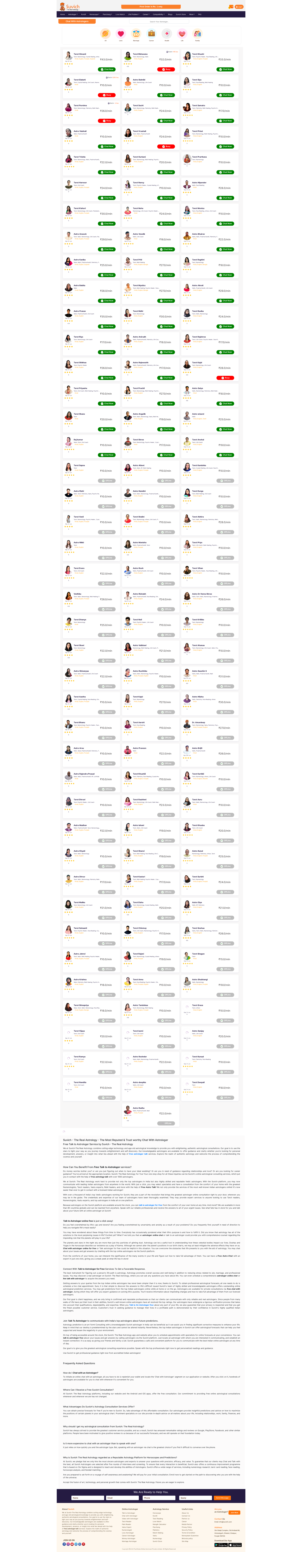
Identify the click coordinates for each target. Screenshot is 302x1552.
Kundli (83, 14)
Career (145, 14)
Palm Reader (126, 1542)
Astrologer (72, 14)
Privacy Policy (187, 1545)
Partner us (185, 1536)
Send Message (222, 1515)
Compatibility (158, 14)
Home (64, 14)
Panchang (107, 14)
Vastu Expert (126, 1545)
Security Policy (187, 1548)
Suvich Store (181, 14)
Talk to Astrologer (128, 1531)
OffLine (108, 480)
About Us (185, 1531)
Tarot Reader (126, 1539)
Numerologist (127, 1548)
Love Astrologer (128, 1550)
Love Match (120, 14)
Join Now (234, 1530)
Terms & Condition (188, 1550)
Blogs (170, 14)
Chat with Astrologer (129, 1533)
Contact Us (186, 1533)
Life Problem (133, 14)
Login (240, 7)
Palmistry (156, 1548)
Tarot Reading (158, 1536)
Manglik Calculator (159, 1542)
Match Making (158, 1550)
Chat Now (108, 69)
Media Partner (187, 1542)
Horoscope (94, 14)
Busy (167, 69)
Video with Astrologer (130, 1536)
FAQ (199, 14)
